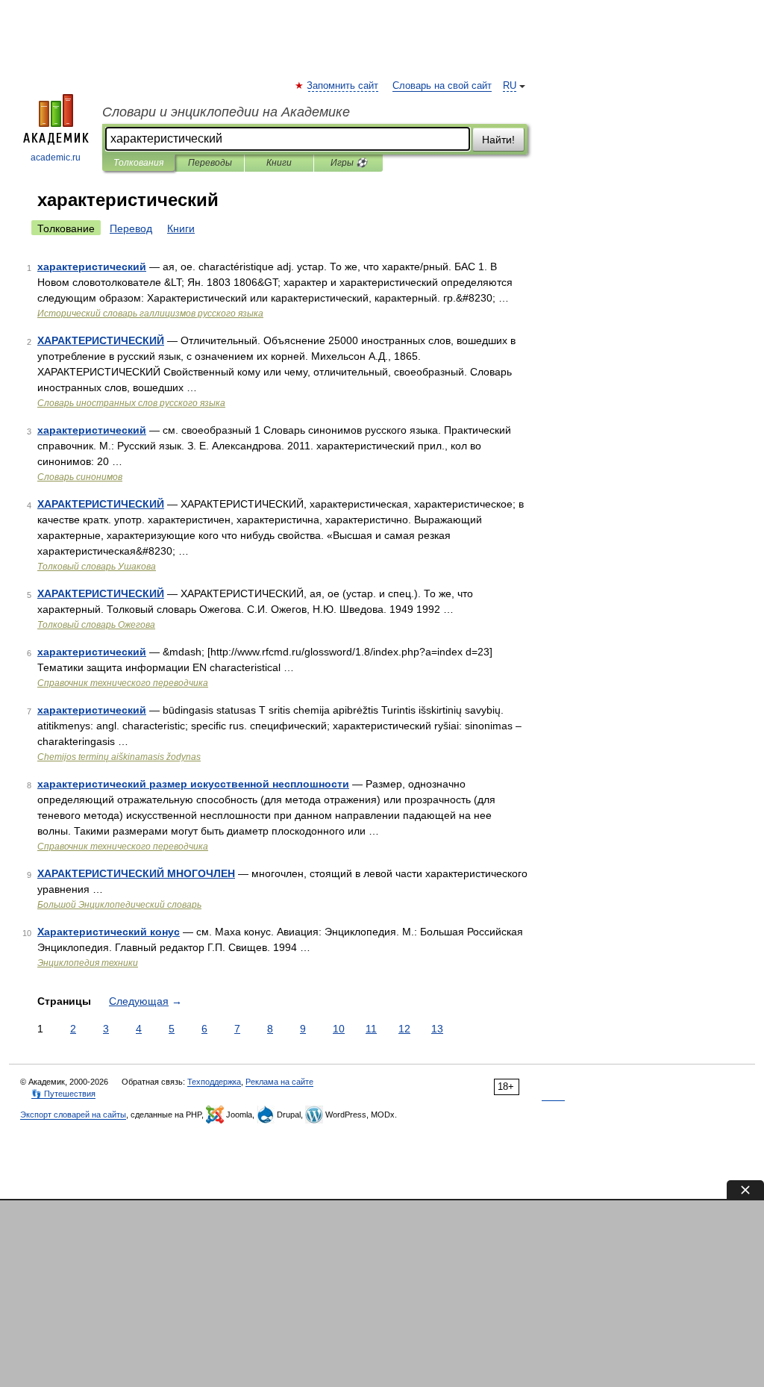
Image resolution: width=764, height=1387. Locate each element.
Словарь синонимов (79, 477)
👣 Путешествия (63, 1093)
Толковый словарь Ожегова (96, 625)
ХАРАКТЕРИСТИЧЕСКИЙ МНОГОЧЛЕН (136, 873)
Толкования (138, 163)
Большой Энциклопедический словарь (119, 905)
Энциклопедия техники (87, 963)
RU (509, 86)
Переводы (210, 163)
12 (404, 1029)
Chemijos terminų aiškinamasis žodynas (119, 757)
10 (339, 1029)
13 (437, 1029)
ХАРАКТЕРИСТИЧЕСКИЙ (100, 340)
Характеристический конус (108, 932)
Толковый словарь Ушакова (96, 566)
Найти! (498, 140)
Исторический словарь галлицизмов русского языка (150, 313)
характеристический (91, 266)
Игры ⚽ (349, 163)
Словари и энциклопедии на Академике (226, 112)
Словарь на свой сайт (442, 86)
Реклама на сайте (279, 1081)
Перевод (131, 228)
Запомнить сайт (343, 86)
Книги (279, 163)
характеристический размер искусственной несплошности (193, 784)
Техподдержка (214, 1081)
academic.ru (56, 157)
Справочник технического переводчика (122, 683)
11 (371, 1029)
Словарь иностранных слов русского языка (131, 403)
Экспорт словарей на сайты (73, 1114)
